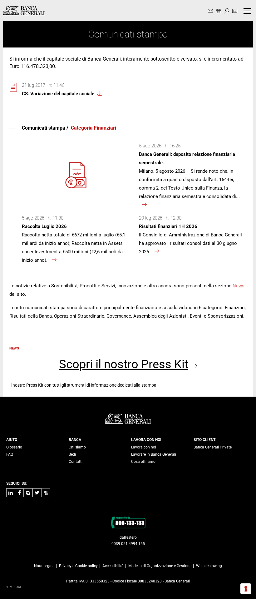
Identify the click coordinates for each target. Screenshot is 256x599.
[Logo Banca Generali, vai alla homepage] (24, 10)
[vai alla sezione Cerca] (226, 11)
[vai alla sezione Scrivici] (210, 11)
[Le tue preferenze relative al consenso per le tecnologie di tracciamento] (245, 588)
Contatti (75, 461)
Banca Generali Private (213, 447)
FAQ (9, 454)
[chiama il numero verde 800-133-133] (128, 522)
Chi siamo (77, 447)
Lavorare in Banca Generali (153, 454)
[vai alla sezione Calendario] (218, 11)
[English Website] (234, 11)
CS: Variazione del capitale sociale (58, 94)
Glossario (14, 447)
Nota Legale (44, 566)
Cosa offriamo (143, 461)
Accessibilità (113, 566)
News (238, 286)
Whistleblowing (209, 566)
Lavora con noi (143, 447)
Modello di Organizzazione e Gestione (159, 566)
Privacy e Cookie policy (78, 566)
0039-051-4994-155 (128, 544)
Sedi (72, 454)
